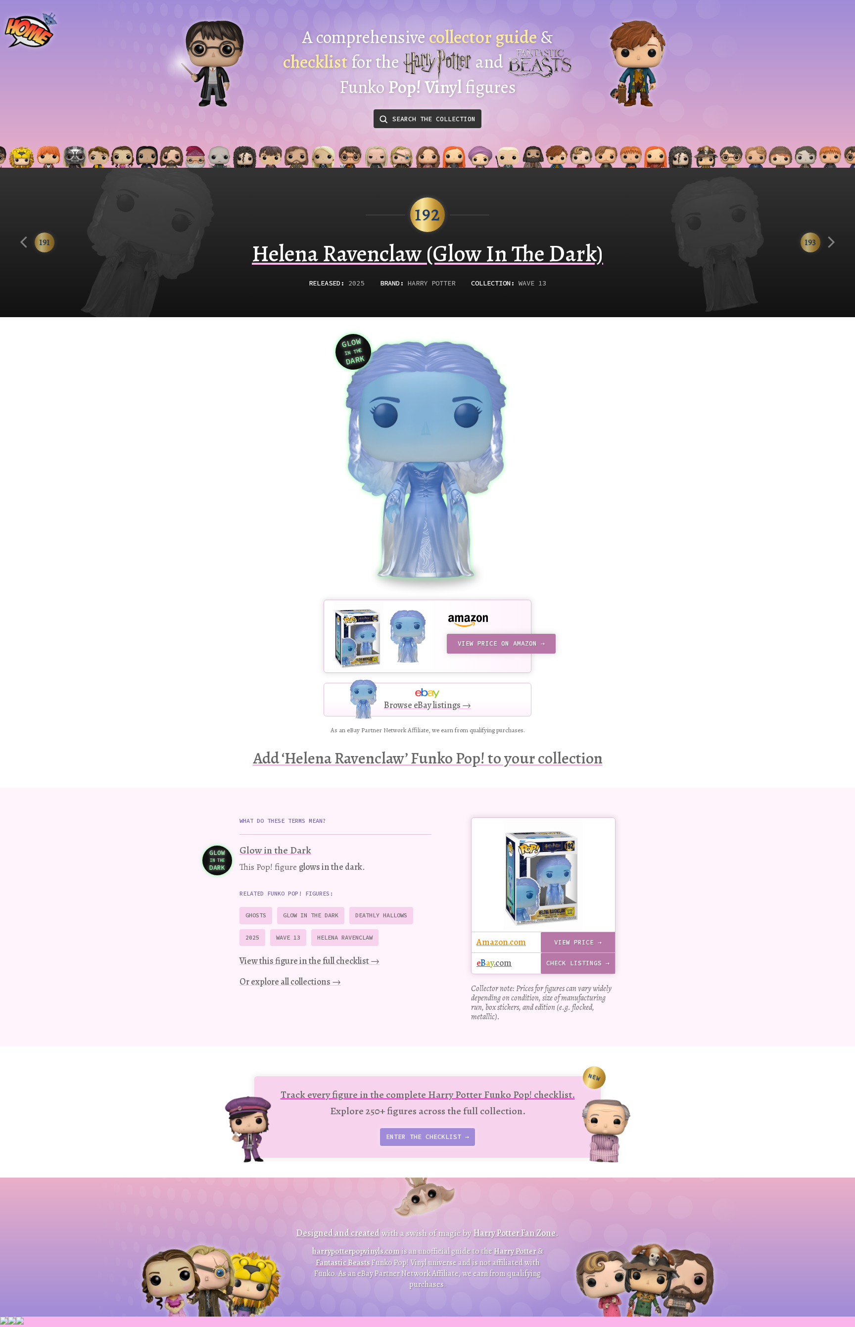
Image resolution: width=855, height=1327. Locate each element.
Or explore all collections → (290, 982)
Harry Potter (431, 283)
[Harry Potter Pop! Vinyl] (212, 63)
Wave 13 (532, 283)
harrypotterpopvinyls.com (356, 1251)
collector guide (483, 37)
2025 (356, 283)
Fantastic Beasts (343, 1262)
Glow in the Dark (275, 850)
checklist (315, 61)
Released (324, 283)
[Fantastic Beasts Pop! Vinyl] (638, 63)
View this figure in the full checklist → (309, 961)
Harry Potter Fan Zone (515, 1233)
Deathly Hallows (381, 915)
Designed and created (338, 1233)
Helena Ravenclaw (345, 937)
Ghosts (255, 915)
